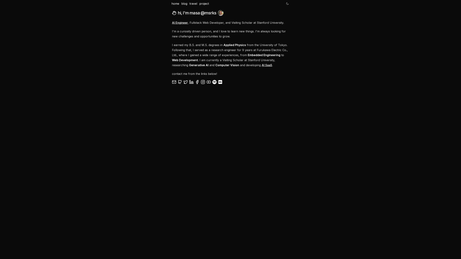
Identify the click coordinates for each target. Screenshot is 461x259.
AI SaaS (267, 65)
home (175, 3)
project (204, 3)
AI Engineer (180, 22)
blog (184, 3)
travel (193, 3)
